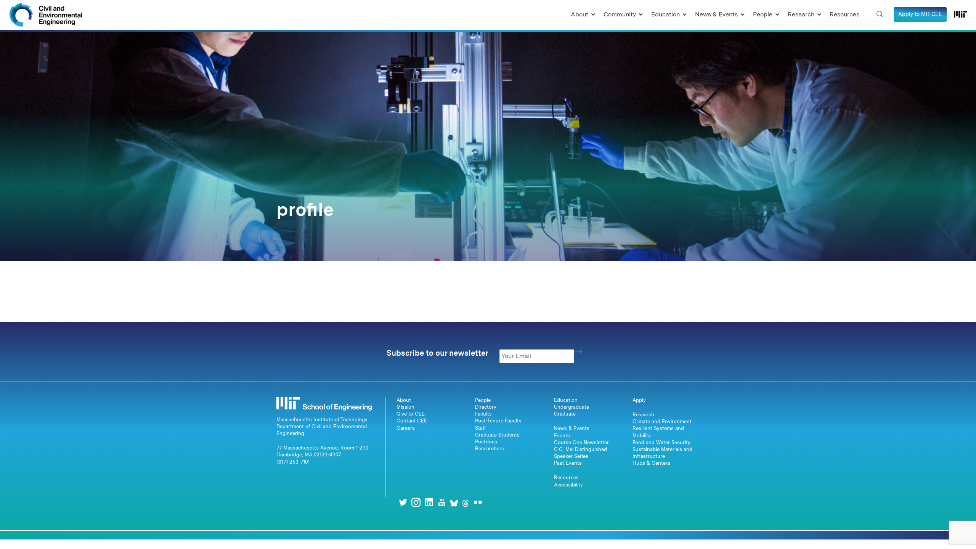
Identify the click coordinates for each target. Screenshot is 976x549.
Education (566, 400)
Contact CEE (411, 421)
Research (643, 414)
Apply (639, 400)
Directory (485, 407)
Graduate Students (497, 435)
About (403, 400)
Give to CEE (410, 414)
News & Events (571, 428)
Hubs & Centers (651, 463)
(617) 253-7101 (293, 462)
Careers (405, 428)
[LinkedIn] (428, 502)
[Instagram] (416, 502)
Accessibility (568, 485)
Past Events (568, 463)
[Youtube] (441, 502)
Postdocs (486, 442)
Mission (405, 407)
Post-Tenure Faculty (498, 421)
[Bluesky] (454, 502)
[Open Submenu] (593, 15)
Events (562, 435)
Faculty (483, 414)
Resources (566, 477)
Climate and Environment (662, 421)
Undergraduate (571, 407)
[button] (879, 14)
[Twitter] (403, 502)
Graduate (565, 414)
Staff (480, 428)
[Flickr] (477, 502)
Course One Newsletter (581, 442)
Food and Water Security (661, 442)
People (483, 400)
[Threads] (465, 502)
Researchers (489, 448)
